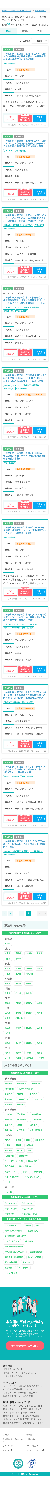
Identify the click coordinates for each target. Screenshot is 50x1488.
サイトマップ (8, 1446)
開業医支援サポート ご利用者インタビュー (23, 1423)
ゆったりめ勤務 (34, 1257)
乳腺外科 (8, 1125)
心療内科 (33, 1094)
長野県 (29, 983)
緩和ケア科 (23, 1156)
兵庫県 (39, 1013)
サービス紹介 (9, 1386)
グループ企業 (31, 1446)
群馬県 (29, 968)
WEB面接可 (24, 1268)
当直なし (39, 1225)
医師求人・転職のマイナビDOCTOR (16, 11)
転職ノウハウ (9, 1406)
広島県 (39, 1028)
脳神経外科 (36, 1114)
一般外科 (8, 1114)
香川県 (18, 1043)
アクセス (6, 1450)
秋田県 (39, 953)
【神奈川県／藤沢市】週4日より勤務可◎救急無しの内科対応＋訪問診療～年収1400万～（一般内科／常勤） (24, 769)
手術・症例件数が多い (14, 1246)
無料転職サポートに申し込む (24, 1345)
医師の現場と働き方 (32, 1409)
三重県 (39, 1003)
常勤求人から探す (11, 1369)
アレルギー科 (22, 1099)
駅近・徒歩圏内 (11, 1262)
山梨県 (18, 983)
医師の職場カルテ (33, 1419)
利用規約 (29, 1435)
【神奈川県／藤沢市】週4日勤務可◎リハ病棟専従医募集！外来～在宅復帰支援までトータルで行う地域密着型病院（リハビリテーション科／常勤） (24, 300)
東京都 (18, 974)
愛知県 (29, 1003)
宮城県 (29, 953)
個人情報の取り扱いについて (13, 1440)
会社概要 (6, 1435)
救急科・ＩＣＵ (11, 1171)
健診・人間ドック (26, 1166)
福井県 (29, 993)
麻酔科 (18, 1145)
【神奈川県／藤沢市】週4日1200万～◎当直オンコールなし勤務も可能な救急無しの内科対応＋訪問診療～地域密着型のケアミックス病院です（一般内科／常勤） (24, 695)
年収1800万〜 (11, 1214)
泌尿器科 (33, 1125)
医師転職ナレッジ (11, 1409)
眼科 (28, 1140)
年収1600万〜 (28, 1209)
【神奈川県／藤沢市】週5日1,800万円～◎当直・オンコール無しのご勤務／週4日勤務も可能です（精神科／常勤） (25, 617)
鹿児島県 (29, 1058)
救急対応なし (33, 1230)
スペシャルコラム (11, 1413)
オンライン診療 (11, 1273)
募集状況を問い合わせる (25, 119)
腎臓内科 (8, 1094)
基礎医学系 (37, 1171)
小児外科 (21, 1130)
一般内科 (8, 1083)
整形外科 (8, 1119)
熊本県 (39, 1053)
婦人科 (20, 1150)
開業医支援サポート (12, 1416)
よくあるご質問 (26, 1396)
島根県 (18, 1028)
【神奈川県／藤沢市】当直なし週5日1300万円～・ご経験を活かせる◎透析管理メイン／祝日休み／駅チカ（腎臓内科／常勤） (24, 218)
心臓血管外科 (37, 1119)
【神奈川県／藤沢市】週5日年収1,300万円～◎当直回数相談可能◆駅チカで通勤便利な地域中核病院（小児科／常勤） (25, 56)
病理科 (25, 1171)
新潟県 (7, 983)
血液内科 (8, 1104)
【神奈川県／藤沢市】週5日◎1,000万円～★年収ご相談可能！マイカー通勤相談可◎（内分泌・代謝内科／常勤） (25, 530)
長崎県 (29, 1053)
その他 (7, 1182)
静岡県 (18, 1003)
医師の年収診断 (32, 1416)
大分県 (7, 1058)
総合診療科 (32, 1161)
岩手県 (18, 953)
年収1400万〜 (11, 1209)
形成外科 (21, 1125)
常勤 (8, 31)
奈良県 (7, 1018)
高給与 (28, 1225)
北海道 (7, 943)
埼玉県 (39, 968)
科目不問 (8, 1192)
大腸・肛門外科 (36, 1130)
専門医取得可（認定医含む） (16, 1236)
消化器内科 (9, 1088)
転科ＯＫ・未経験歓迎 (14, 1257)
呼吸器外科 (21, 1119)
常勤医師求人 (40, 11)
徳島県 (7, 1043)
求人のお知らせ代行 (12, 1419)
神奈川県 (29, 974)
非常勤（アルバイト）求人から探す (20, 1373)
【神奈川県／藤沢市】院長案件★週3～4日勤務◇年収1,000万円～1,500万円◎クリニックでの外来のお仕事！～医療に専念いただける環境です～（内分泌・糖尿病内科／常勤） (25, 378)
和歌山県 (19, 1018)
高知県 (39, 1043)
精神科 (7, 1140)
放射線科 (29, 1145)
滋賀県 (7, 1013)
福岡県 (7, 1053)
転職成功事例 (9, 1396)
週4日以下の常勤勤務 (13, 1230)
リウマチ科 (37, 1099)
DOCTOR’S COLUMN (29, 1406)
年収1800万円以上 (12, 1225)
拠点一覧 (33, 1393)
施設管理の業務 (36, 1252)
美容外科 (8, 1130)
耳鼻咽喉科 (39, 1140)
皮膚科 (7, 1145)
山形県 (7, 958)
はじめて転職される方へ (30, 1386)
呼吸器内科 (36, 1083)
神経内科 (21, 1094)
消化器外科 (21, 1114)
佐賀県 (18, 1053)
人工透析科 (9, 1156)
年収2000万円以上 (30, 1214)
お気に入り (10, 119)
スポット (41, 31)
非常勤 (25, 31)
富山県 (7, 993)
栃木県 (18, 968)
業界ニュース (29, 1413)
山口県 (7, 1033)
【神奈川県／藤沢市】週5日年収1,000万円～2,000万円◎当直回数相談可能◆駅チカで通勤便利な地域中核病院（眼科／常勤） (25, 143)
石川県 (18, 993)
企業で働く (9, 1268)
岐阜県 (7, 1003)
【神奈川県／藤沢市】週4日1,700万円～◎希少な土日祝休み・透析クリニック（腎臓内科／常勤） (25, 844)
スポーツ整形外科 (12, 1177)
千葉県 (7, 974)
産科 (30, 1150)
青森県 (7, 953)
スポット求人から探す (13, 1376)
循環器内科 (21, 1083)
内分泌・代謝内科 (26, 1088)
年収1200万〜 (28, 1203)
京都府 (18, 1013)
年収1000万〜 (11, 1203)
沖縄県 (41, 1058)
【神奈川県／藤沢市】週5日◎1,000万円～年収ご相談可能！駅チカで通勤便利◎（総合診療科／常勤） (25, 456)
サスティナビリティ (33, 1450)
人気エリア (27, 1262)
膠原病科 (21, 1104)
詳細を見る (39, 118)
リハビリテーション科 (14, 1161)
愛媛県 (29, 1043)
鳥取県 (7, 1028)
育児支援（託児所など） (15, 1252)
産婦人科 (8, 1150)
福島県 (18, 958)
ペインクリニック (32, 1177)
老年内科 (8, 1099)
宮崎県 (18, 1058)
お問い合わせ (31, 1439)
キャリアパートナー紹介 (14, 1393)
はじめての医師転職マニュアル (17, 1389)
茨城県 (7, 968)
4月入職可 (29, 1241)
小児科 (18, 1140)
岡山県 (29, 1028)
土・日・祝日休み (12, 1241)
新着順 (39, 41)
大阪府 (29, 1013)
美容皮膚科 (9, 1166)
